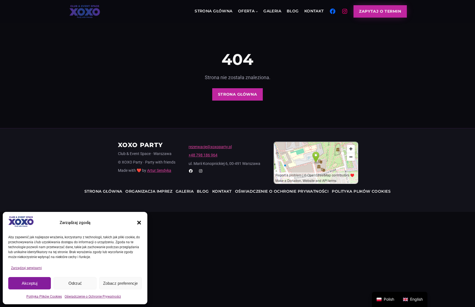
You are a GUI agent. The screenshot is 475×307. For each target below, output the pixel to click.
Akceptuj (29, 283)
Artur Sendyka (159, 170)
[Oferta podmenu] (257, 11)
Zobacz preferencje (120, 283)
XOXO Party (140, 145)
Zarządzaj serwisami (26, 268)
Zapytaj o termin (380, 11)
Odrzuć (75, 283)
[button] (139, 222)
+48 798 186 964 (203, 155)
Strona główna (237, 94)
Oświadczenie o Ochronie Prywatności (93, 296)
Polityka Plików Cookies (44, 296)
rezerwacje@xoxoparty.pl (210, 147)
